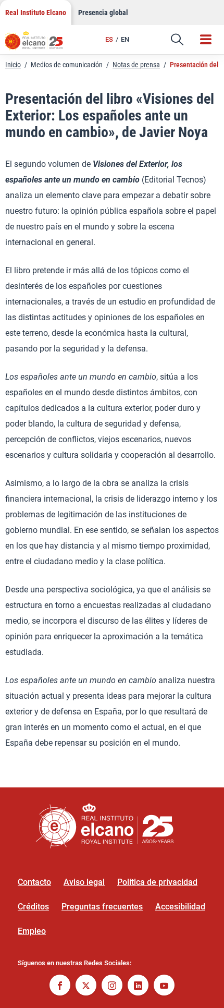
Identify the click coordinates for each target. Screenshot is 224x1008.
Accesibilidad (180, 907)
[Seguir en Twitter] (86, 986)
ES (109, 39)
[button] (177, 40)
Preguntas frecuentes (102, 907)
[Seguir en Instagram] (112, 986)
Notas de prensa (136, 64)
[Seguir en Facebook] (59, 986)
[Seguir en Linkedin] (138, 986)
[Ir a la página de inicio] (39, 44)
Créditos (33, 907)
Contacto (34, 882)
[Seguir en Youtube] (164, 986)
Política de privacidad (157, 882)
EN (125, 39)
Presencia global (103, 12)
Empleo (32, 931)
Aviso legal (84, 882)
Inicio (13, 64)
